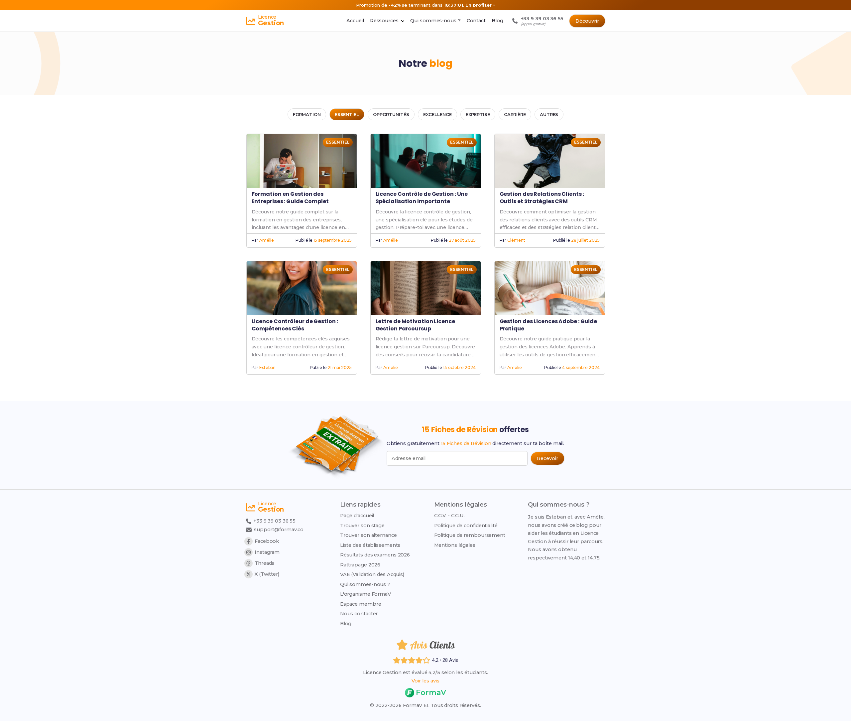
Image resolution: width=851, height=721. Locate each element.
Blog (346, 624)
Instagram (267, 552)
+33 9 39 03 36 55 (274, 521)
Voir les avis (425, 681)
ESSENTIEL (347, 114)
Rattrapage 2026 (360, 565)
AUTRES (549, 114)
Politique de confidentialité (466, 526)
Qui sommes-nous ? (365, 584)
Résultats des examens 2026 (375, 555)
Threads (264, 563)
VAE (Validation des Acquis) (372, 574)
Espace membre (360, 604)
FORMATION (307, 114)
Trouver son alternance (368, 535)
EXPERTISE (478, 114)
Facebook (267, 541)
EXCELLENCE (437, 114)
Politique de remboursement (469, 535)
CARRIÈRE (515, 114)
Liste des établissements (370, 545)
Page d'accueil (357, 516)
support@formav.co (279, 530)
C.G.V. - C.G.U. (449, 516)
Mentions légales (454, 545)
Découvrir (587, 21)
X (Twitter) (267, 574)
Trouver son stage (362, 526)
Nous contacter (359, 614)
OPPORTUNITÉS (391, 114)
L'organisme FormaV (365, 594)
